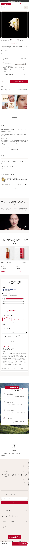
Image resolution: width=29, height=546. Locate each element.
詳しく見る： (3, 135)
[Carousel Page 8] (18, 39)
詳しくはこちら (4, 455)
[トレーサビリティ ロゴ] (3, 179)
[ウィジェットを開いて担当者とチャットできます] (23, 543)
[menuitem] (20, 4)
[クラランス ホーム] (6, 4)
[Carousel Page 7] (17, 39)
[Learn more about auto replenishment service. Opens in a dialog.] (10, 63)
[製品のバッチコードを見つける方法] (26, 184)
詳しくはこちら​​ (14, 117)
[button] (14, 125)
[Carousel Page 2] (11, 39)
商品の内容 (13, 47)
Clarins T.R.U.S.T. (12, 179)
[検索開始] (26, 7)
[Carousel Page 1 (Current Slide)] (10, 39)
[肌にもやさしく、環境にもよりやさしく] (2, 163)
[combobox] (14, 74)
